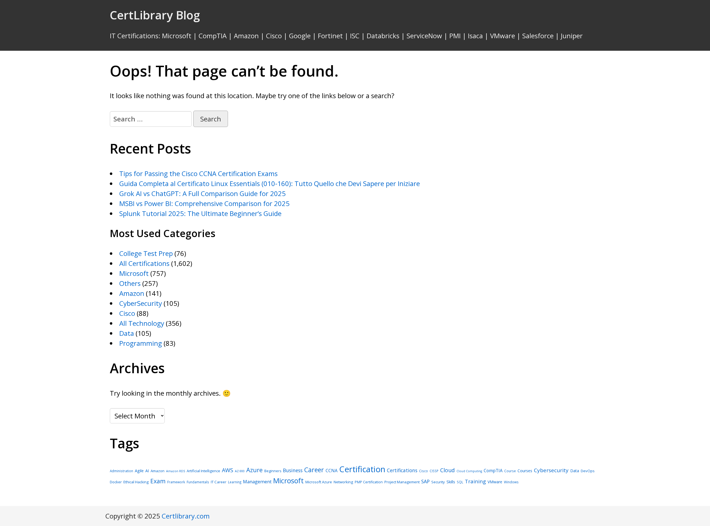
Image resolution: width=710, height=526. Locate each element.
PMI (455, 35)
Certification (362, 469)
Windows (511, 482)
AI (147, 470)
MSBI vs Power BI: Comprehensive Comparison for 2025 (204, 203)
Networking (343, 481)
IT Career (218, 481)
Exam (158, 481)
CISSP (434, 471)
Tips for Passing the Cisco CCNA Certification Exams (198, 173)
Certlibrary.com (186, 515)
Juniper (572, 35)
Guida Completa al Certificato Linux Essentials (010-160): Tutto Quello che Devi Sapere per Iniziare (269, 183)
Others (130, 283)
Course (510, 471)
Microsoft (176, 35)
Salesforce (538, 35)
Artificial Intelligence (203, 470)
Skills (451, 481)
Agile (139, 470)
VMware (502, 35)
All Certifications (144, 263)
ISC (354, 35)
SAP (425, 481)
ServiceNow (424, 35)
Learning (234, 482)
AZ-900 (240, 471)
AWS (227, 470)
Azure (254, 470)
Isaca (475, 35)
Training (475, 481)
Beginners (272, 471)
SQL (460, 482)
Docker (116, 481)
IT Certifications (134, 35)
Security (438, 481)
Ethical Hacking (136, 481)
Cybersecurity (551, 470)
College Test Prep (146, 253)
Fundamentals (198, 482)
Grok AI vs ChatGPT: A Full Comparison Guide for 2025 (202, 193)
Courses (525, 470)
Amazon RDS (175, 471)
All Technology (141, 323)
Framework (176, 482)
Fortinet (330, 35)
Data (126, 333)
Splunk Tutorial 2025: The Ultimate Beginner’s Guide (200, 213)
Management (257, 481)
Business (293, 470)
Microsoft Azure (318, 481)
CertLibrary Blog (155, 15)
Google (300, 35)
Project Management (402, 481)
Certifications (402, 470)
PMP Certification (369, 482)
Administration (121, 471)
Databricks (383, 35)
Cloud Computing (469, 471)
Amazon (246, 35)
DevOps (588, 470)
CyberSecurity (140, 303)
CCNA (332, 470)
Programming (140, 343)
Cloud (447, 470)
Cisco (274, 35)
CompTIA (213, 35)
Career (314, 469)
